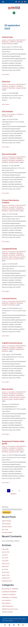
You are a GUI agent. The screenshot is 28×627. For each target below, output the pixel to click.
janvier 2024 (5, 575)
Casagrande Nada (9, 249)
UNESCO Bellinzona (7, 43)
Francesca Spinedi (7, 532)
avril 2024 (5, 569)
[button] (3, 1)
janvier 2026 (5, 552)
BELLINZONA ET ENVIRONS (10, 588)
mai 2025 (5, 555)
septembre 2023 (7, 581)
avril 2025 (5, 557)
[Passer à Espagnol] (24, 1)
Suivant (14, 494)
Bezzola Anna (7, 389)
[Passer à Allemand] (22, 1)
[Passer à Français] (14, 625)
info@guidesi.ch (18, 620)
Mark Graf (6, 81)
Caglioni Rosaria (6, 520)
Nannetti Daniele (7, 526)
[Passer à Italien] (16, 1)
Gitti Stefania (7, 111)
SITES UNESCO (6, 603)
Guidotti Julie (7, 37)
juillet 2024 (5, 566)
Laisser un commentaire (8, 40)
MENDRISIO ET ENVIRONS (9, 597)
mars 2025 (5, 560)
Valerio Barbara (6, 523)
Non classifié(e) (6, 600)
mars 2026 (5, 549)
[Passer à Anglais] (19, 1)
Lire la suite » (6, 74)
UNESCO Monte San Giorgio (10, 609)
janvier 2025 (5, 563)
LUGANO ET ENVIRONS (8, 88)
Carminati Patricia (9, 298)
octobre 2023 (6, 578)
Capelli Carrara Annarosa (12, 343)
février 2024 (5, 572)
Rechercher (5, 507)
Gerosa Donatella (9, 154)
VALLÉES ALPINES (21, 88)
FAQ (25, 620)
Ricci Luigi (5, 529)
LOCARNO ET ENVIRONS (16, 41)
